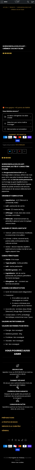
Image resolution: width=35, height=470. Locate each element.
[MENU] (1, 2)
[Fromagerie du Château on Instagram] (15, 440)
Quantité (6, 90)
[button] (7, 53)
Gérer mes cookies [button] (17, 462)
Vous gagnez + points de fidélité (17, 108)
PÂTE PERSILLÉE (20, 145)
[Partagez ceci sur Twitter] (10, 151)
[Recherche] (28, 2)
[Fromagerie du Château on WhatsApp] (25, 440)
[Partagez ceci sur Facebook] (15, 151)
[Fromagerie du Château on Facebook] (12, 440)
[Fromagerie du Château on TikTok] (22, 440)
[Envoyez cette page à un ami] (24, 151)
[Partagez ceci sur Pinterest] (20, 151)
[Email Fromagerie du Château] (9, 440)
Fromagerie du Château (16, 458)
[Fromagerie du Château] (17, 2)
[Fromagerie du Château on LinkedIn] (19, 440)
